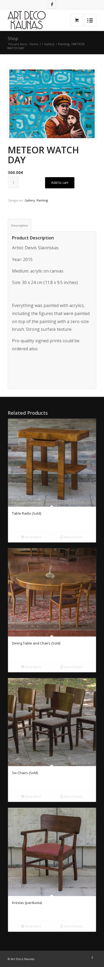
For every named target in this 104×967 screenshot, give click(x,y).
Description (19, 225)
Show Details (73, 537)
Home (33, 44)
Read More (32, 537)
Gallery (49, 44)
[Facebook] (52, 4)
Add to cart (59, 182)
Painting (64, 44)
